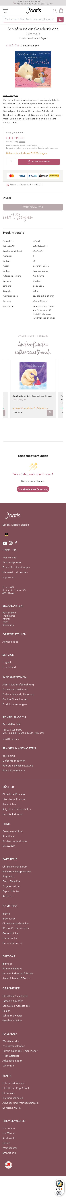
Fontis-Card (9, 667)
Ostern (6, 1143)
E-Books (7, 964)
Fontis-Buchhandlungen (16, 567)
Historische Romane (13, 799)
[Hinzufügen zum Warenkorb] (50, 413)
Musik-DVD (8, 846)
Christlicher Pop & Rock (15, 1088)
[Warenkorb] (61, 10)
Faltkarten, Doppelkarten (16, 872)
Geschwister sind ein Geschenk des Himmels (32, 396)
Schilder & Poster (12, 1016)
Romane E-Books (12, 969)
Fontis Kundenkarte (13, 771)
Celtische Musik (11, 1108)
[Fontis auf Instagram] (11, 543)
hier (23, 148)
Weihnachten (9, 1148)
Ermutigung (9, 1153)
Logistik (7, 662)
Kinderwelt (8, 1138)
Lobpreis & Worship (13, 1083)
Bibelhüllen (9, 919)
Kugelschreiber (11, 886)
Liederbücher (10, 938)
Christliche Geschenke (15, 996)
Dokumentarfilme (12, 831)
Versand (22, 142)
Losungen (8, 1066)
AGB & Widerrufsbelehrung (18, 685)
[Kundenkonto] (55, 10)
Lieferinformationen (13, 761)
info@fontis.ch (10, 739)
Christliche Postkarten (14, 867)
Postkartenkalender (13, 1046)
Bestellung (8, 756)
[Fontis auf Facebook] (16, 543)
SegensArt (8, 876)
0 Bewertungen (30, 45)
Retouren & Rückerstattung (17, 766)
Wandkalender (10, 1041)
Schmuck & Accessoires (16, 1006)
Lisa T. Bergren (18, 217)
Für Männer (9, 1133)
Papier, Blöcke (10, 891)
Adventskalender (12, 1061)
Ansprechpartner (12, 563)
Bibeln (6, 914)
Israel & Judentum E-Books (17, 974)
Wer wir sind (9, 558)
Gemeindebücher (12, 943)
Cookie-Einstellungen (14, 699)
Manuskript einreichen (15, 572)
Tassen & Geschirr (12, 1001)
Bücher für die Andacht (15, 928)
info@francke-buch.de (44, 318)
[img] (7, 45)
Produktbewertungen (14, 704)
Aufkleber (8, 896)
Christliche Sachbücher (15, 924)
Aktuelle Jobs (10, 642)
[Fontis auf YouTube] (4, 543)
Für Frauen (8, 1128)
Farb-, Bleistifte (11, 881)
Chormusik (8, 1093)
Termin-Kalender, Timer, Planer (19, 1051)
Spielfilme (8, 836)
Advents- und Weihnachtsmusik (20, 1103)
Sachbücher (9, 804)
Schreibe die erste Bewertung (33, 489)
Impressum (8, 577)
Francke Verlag (40, 271)
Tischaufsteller (10, 1056)
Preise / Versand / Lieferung (18, 694)
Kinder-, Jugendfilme (14, 841)
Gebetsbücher (10, 933)
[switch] (59, 1193)
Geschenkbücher (12, 1021)
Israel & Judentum (12, 814)
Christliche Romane (13, 794)
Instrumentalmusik (12, 1098)
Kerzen (6, 1011)
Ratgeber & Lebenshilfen (16, 809)
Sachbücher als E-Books (16, 978)
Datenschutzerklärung (14, 690)
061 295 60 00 (37, 1)
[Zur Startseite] (12, 517)
